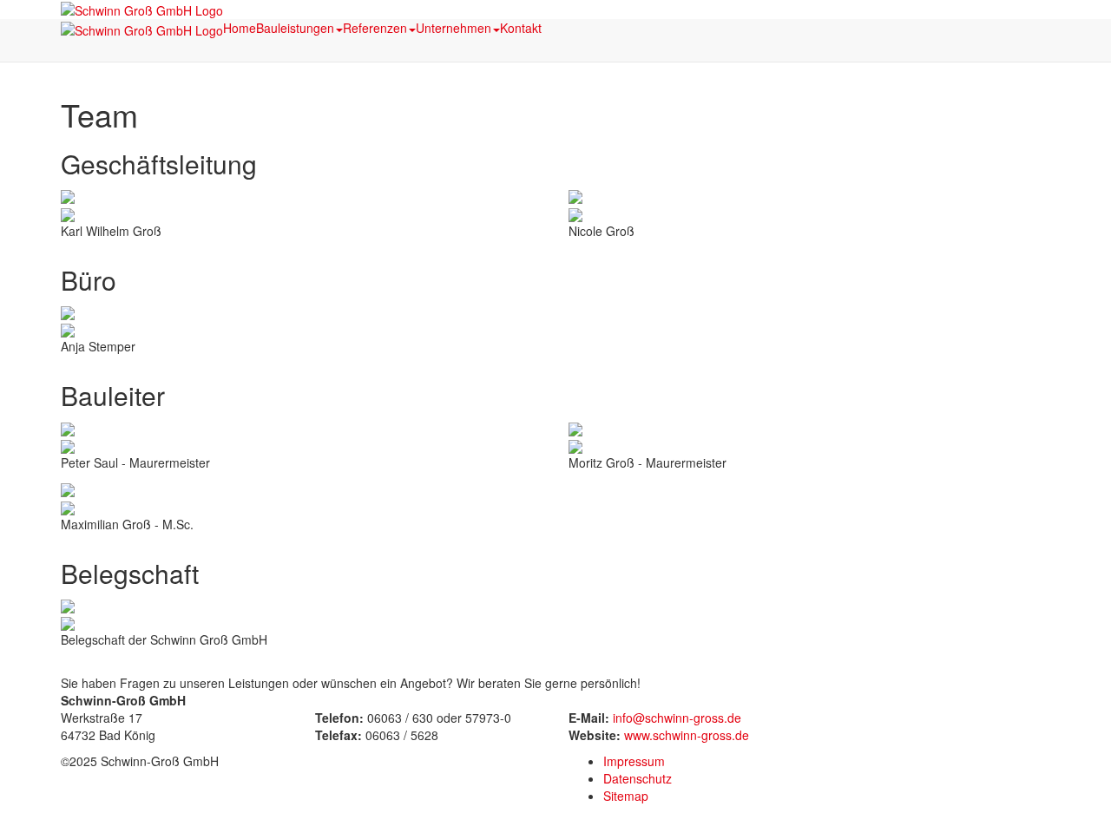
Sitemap (625, 795)
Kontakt (521, 27)
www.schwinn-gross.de (686, 735)
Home (239, 27)
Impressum (634, 761)
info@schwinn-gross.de (677, 717)
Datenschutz (637, 778)
